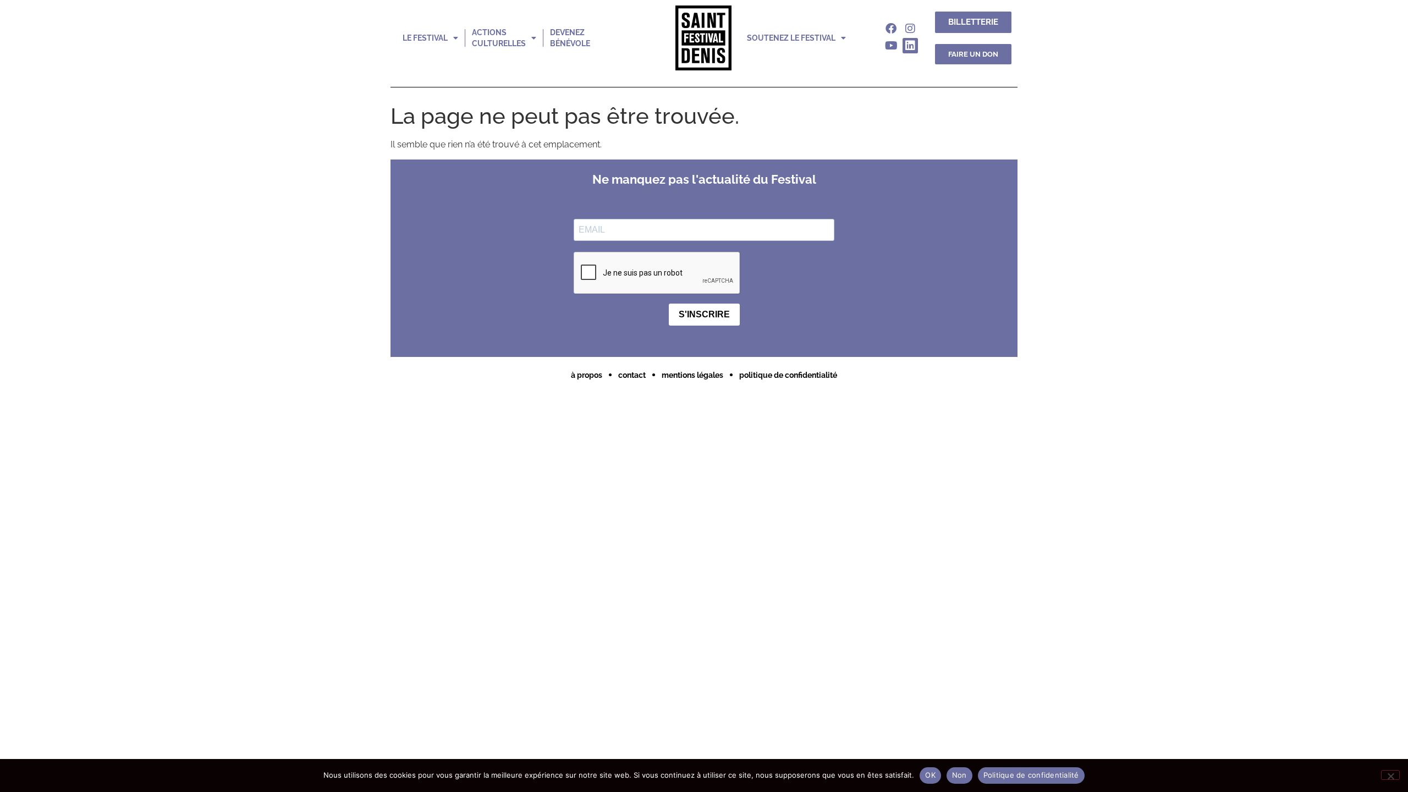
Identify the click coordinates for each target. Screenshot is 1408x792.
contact (632, 375)
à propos (586, 375)
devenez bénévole (570, 38)
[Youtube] (891, 45)
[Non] (1390, 775)
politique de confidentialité (788, 375)
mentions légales (692, 375)
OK (930, 775)
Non (959, 775)
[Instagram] (910, 28)
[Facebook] (891, 28)
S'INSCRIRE (704, 314)
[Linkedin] (910, 45)
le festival (425, 38)
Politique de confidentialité (1031, 775)
